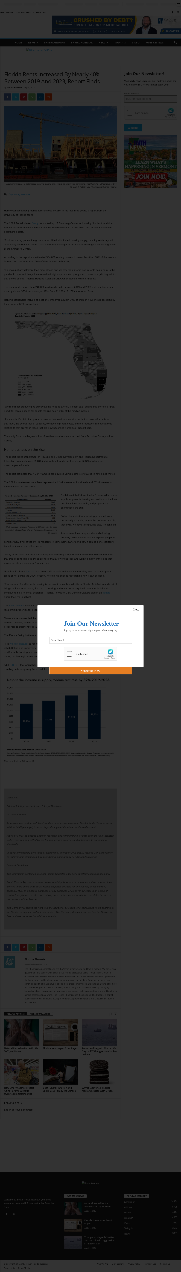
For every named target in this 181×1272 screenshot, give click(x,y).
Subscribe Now (90, 670)
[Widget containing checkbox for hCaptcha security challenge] (90, 654)
